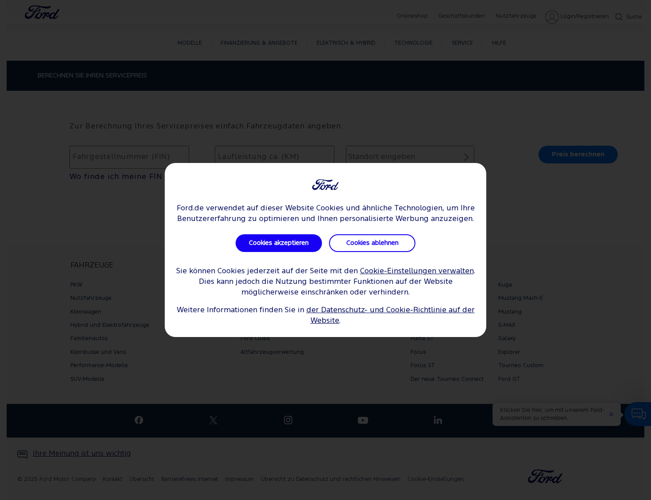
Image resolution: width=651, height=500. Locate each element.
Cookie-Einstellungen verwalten (417, 271)
